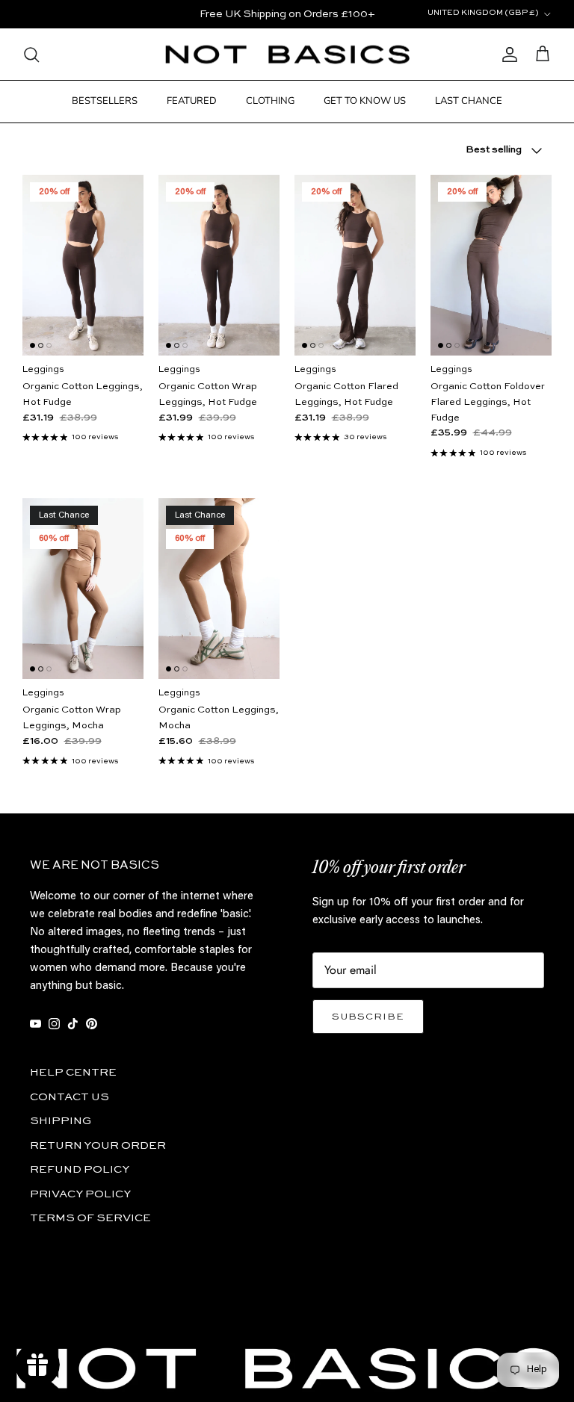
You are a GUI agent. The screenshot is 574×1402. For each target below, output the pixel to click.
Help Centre (73, 1072)
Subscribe (368, 1017)
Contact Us (69, 1096)
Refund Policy (79, 1169)
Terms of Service (90, 1217)
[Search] (31, 54)
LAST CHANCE (468, 101)
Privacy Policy (80, 1194)
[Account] (507, 54)
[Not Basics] (287, 55)
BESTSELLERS (105, 101)
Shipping (60, 1120)
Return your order (98, 1145)
